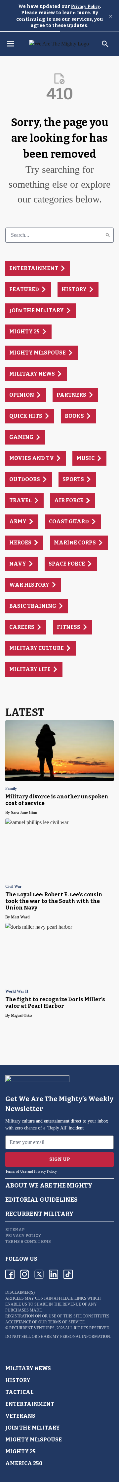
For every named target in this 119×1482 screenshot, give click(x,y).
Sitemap (14, 1229)
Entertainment (29, 1404)
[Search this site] (105, 44)
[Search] (108, 235)
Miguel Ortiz (21, 1015)
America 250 (23, 1463)
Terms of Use (15, 1171)
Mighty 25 (20, 1451)
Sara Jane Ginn (24, 812)
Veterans (20, 1416)
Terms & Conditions (28, 1241)
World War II (16, 991)
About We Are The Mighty (49, 1185)
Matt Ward (20, 917)
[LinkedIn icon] (53, 1274)
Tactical (19, 1392)
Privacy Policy (85, 6)
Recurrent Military (39, 1214)
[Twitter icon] (39, 1274)
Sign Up (59, 1159)
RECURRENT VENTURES (32, 1328)
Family (11, 789)
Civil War (13, 886)
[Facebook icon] (10, 1274)
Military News (28, 1368)
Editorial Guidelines (41, 1199)
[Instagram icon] (24, 1274)
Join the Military (32, 1428)
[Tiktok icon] (68, 1274)
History (17, 1380)
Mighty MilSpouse (33, 1439)
